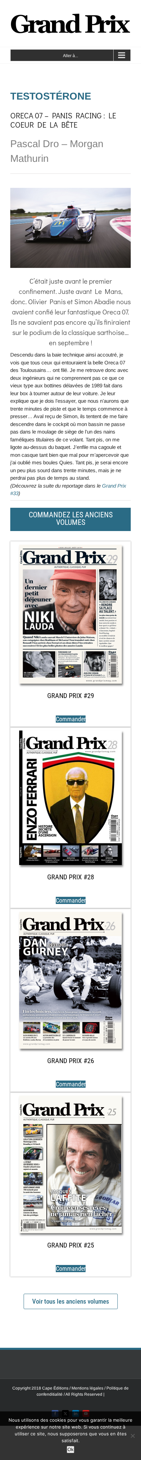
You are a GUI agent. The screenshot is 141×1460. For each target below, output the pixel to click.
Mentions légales (88, 1388)
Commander (71, 719)
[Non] (132, 1435)
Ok (70, 1449)
